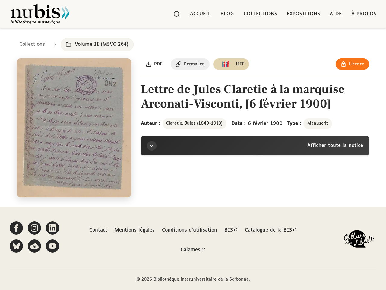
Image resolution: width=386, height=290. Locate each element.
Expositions (303, 14)
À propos (363, 14)
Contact (98, 230)
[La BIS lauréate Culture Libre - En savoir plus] (358, 240)
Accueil (200, 14)
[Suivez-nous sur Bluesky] (16, 246)
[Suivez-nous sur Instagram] (34, 228)
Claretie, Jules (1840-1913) (194, 123)
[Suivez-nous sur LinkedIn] (52, 228)
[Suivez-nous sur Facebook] (16, 228)
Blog (227, 14)
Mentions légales (135, 230)
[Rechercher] (176, 14)
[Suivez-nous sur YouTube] (52, 246)
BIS (228, 230)
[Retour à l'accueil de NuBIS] (40, 14)
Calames (190, 249)
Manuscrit (317, 123)
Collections (260, 14)
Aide (336, 14)
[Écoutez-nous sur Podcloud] (34, 246)
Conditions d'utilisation (189, 230)
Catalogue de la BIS (268, 230)
